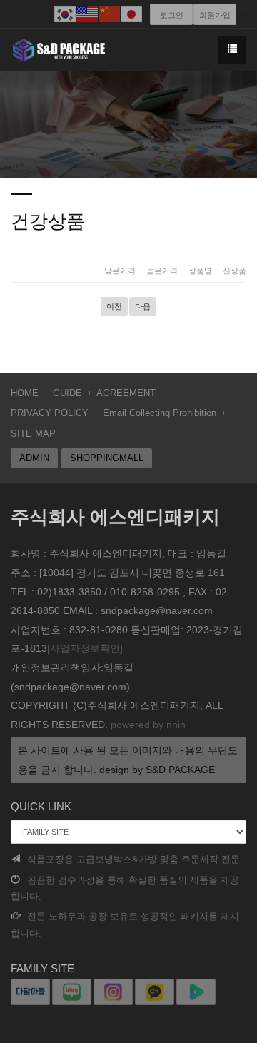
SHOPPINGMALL (106, 458)
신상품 (234, 270)
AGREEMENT (126, 393)
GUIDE (67, 393)
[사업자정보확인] (85, 648)
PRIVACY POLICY (50, 413)
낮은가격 (120, 270)
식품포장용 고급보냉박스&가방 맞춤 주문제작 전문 (133, 859)
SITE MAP (33, 433)
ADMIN (34, 458)
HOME (25, 393)
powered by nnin (148, 724)
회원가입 (215, 15)
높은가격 (162, 270)
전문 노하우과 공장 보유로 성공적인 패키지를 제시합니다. (125, 924)
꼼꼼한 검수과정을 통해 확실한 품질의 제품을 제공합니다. (125, 888)
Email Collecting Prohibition (159, 413)
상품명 (200, 270)
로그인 (171, 15)
